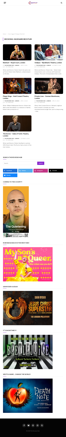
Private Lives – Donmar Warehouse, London (47, 97)
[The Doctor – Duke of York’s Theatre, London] (17, 123)
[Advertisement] (33, 20)
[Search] (61, 3)
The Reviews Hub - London (11, 65)
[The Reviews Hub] (33, 3)
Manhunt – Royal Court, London (14, 63)
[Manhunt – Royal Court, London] (17, 52)
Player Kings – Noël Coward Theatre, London (16, 97)
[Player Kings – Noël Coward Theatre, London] (17, 86)
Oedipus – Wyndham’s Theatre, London (48, 63)
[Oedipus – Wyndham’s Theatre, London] (49, 52)
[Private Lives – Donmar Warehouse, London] (49, 86)
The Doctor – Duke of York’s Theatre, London (16, 135)
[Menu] (5, 3)
